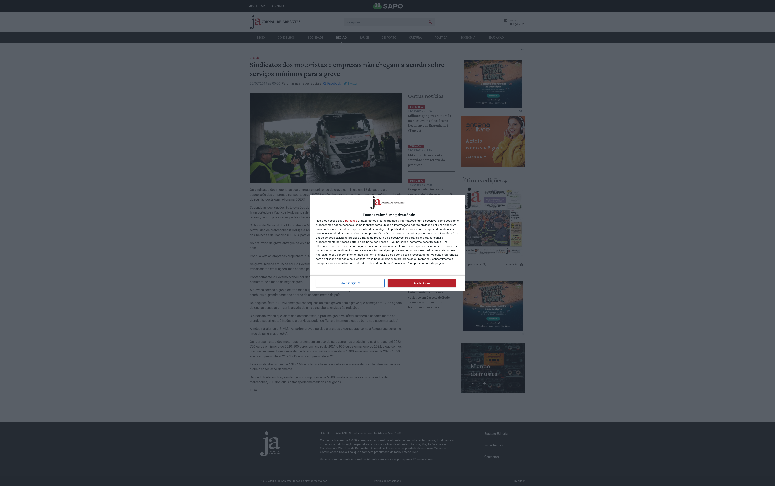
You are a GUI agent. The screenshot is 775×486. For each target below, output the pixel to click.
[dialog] (387, 243)
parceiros (351, 220)
